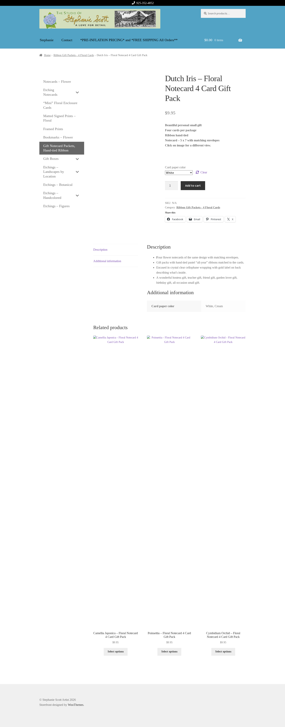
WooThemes (75, 704)
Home (47, 55)
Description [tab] (100, 249)
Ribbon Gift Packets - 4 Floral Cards (74, 55)
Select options (116, 651)
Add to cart (193, 185)
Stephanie (47, 40)
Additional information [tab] (107, 261)
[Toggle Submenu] (77, 92)
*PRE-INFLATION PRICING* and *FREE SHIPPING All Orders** (129, 40)
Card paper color (175, 167)
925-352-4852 (145, 3)
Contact (66, 40)
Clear (203, 172)
